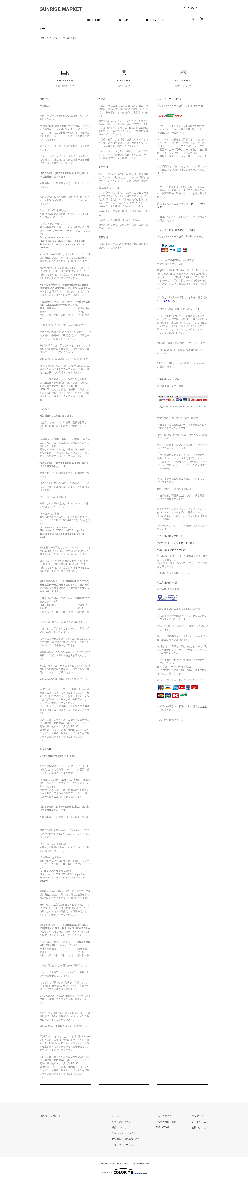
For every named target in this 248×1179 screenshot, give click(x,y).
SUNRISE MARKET (61, 9)
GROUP (123, 20)
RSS (157, 1127)
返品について (119, 1127)
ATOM (165, 1127)
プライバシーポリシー (123, 1144)
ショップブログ (163, 1116)
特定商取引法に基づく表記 (126, 1138)
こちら (203, 706)
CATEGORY (93, 20)
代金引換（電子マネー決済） (172, 549)
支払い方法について (122, 1133)
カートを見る (199, 1121)
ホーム (43, 28)
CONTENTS (152, 20)
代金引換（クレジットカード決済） (176, 542)
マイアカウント (191, 7)
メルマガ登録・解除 (166, 1121)
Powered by (106, 1172)
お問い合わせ (199, 1127)
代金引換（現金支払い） (170, 536)
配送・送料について (122, 1121)
